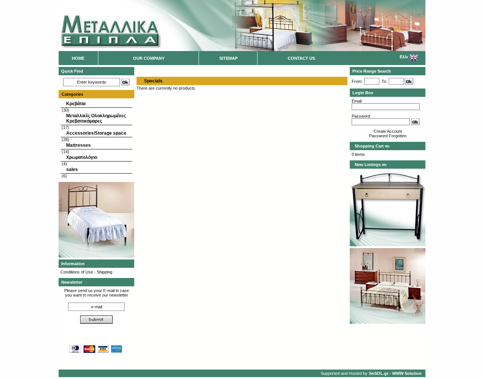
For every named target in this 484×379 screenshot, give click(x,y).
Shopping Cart (370, 146)
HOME (78, 58)
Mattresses (78, 145)
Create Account (388, 131)
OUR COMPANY (148, 58)
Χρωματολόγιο (81, 157)
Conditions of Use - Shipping (86, 272)
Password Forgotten (387, 136)
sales (72, 169)
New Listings (368, 164)
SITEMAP (228, 58)
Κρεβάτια (75, 103)
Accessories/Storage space (96, 133)
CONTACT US (301, 58)
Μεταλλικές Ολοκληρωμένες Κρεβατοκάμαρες (96, 118)
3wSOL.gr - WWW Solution (395, 373)
